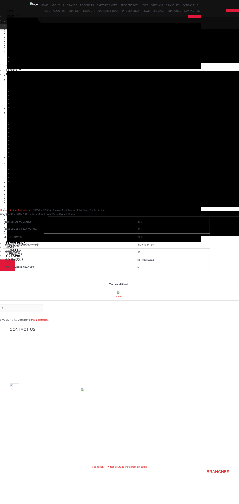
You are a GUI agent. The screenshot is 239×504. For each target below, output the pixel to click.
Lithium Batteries (18, 210)
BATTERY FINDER (107, 5)
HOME (44, 5)
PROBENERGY (129, 5)
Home (3, 210)
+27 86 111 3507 (45, 337)
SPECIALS (157, 5)
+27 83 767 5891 (34, 345)
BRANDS (72, 5)
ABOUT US (57, 5)
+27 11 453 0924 (33, 341)
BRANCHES (172, 5)
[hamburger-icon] (232, 10)
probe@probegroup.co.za (33, 365)
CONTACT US (190, 5)
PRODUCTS (87, 5)
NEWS (144, 5)
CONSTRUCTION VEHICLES (25, 233)
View (119, 296)
